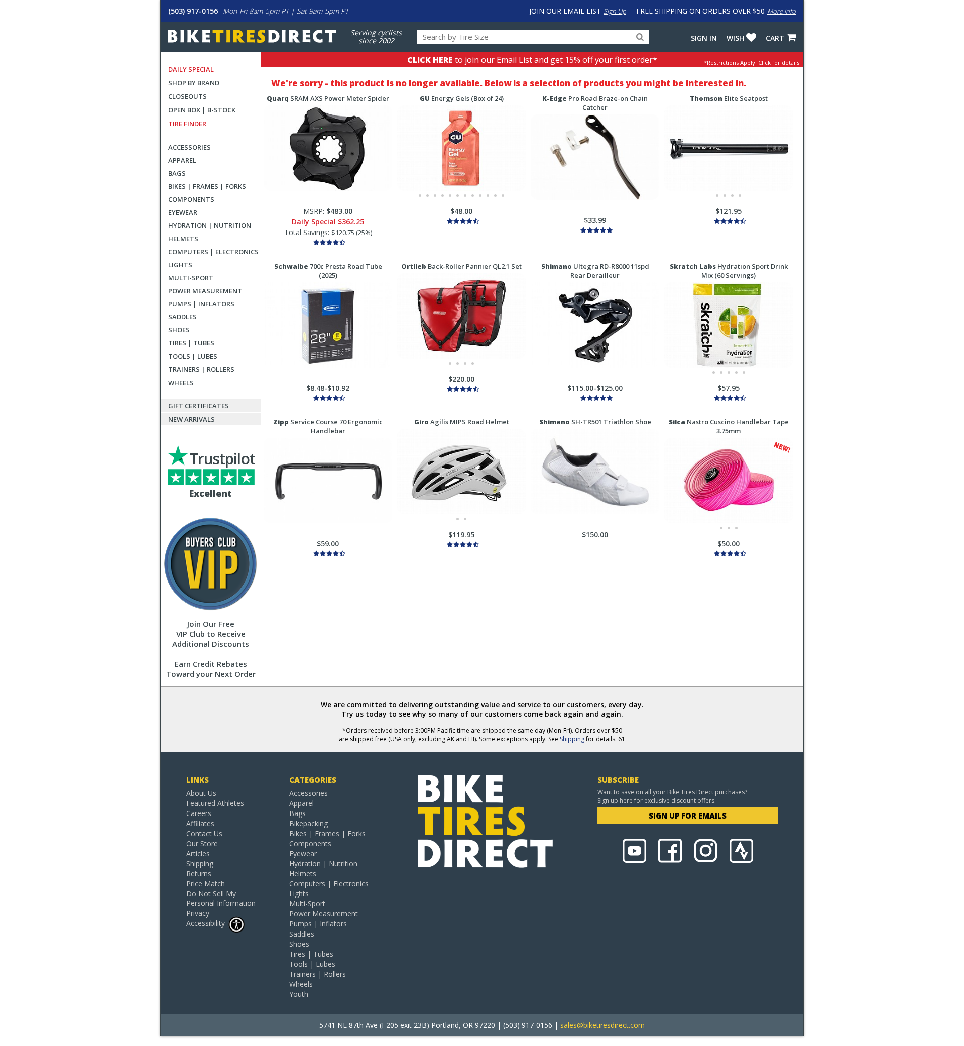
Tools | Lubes (192, 356)
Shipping (572, 739)
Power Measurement (205, 290)
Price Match (205, 883)
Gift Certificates (198, 405)
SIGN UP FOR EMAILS (688, 815)
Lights (180, 264)
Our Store (202, 843)
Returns (198, 873)
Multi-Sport (190, 277)
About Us (201, 793)
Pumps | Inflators (201, 303)
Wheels (181, 382)
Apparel (182, 160)
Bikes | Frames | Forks (207, 186)
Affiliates (200, 823)
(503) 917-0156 (193, 11)
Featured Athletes (215, 803)
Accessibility (205, 923)
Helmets (183, 238)
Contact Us (204, 833)
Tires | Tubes (191, 342)
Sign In (704, 38)
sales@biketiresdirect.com (602, 1025)
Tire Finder (187, 123)
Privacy (197, 913)
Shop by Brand (193, 82)
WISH (735, 38)
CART (775, 38)
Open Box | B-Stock (201, 109)
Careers (198, 813)
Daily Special (191, 69)
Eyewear (182, 212)
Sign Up (615, 11)
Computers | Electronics (213, 251)
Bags (177, 173)
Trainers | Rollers (201, 369)
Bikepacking (308, 823)
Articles (198, 853)
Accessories (189, 147)
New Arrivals (191, 419)
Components (191, 199)
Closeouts (187, 96)
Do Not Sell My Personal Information (221, 898)
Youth (298, 994)
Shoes (179, 329)
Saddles (182, 316)
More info (781, 11)
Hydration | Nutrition (209, 225)
